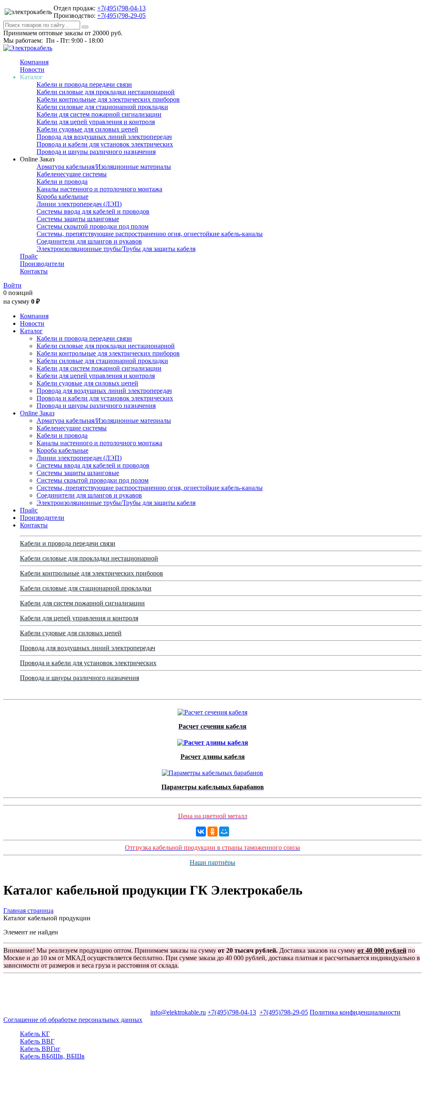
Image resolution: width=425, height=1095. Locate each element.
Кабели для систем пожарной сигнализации (99, 114)
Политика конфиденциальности (355, 1012)
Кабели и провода (62, 181)
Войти (12, 285)
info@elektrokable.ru (178, 1012)
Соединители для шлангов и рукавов (89, 241)
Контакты (34, 271)
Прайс (29, 256)
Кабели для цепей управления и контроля (96, 121)
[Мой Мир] (224, 831)
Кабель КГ (35, 1033)
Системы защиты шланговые (78, 218)
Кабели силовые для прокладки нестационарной (106, 91)
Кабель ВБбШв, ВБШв (52, 1056)
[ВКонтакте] (201, 831)
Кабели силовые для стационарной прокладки (102, 106)
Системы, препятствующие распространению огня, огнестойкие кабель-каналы (150, 233)
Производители (42, 263)
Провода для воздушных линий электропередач (104, 136)
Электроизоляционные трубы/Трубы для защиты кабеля (116, 248)
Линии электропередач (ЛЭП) (79, 203)
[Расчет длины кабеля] (212, 740)
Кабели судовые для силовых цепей (87, 129)
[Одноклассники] (212, 831)
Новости (32, 69)
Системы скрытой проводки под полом (93, 226)
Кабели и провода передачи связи (84, 84)
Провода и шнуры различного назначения (96, 151)
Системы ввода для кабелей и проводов (93, 211)
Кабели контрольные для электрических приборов (108, 99)
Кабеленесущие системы (72, 174)
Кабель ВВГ (37, 1041)
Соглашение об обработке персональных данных (72, 1019)
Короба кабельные (62, 196)
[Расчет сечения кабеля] (212, 710)
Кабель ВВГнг (40, 1048)
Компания (34, 62)
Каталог (31, 330)
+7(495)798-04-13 (121, 8)
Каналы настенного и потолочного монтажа (99, 189)
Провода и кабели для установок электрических (105, 144)
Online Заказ (37, 413)
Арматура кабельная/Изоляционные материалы (104, 166)
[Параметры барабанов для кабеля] (212, 770)
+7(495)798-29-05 (121, 15)
